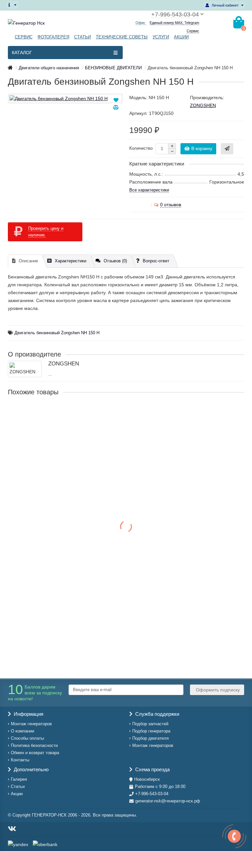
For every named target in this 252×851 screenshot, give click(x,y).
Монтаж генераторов (31, 723)
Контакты (20, 759)
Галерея (19, 779)
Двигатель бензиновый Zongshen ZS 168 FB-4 (59, 413)
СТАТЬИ (82, 36)
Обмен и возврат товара (35, 752)
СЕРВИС (23, 36)
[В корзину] (14, 457)
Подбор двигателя (150, 738)
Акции (17, 793)
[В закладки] (116, 100)
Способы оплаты (27, 738)
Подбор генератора (151, 731)
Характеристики (70, 260)
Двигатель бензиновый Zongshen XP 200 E (56, 616)
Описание (28, 260)
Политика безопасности (34, 745)
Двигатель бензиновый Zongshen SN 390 (53, 552)
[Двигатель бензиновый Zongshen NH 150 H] (65, 98)
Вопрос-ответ (156, 260)
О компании (22, 731)
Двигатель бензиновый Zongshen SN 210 (53, 483)
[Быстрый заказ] (227, 148)
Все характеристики (149, 189)
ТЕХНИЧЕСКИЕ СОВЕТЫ (122, 36)
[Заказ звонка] (234, 836)
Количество (141, 148)
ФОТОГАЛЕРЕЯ (53, 36)
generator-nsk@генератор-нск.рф (167, 800)
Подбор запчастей (150, 723)
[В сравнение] (116, 107)
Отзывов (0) (115, 260)
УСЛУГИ (161, 36)
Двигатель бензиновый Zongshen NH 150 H (56, 333)
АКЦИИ (181, 36)
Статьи (18, 786)
